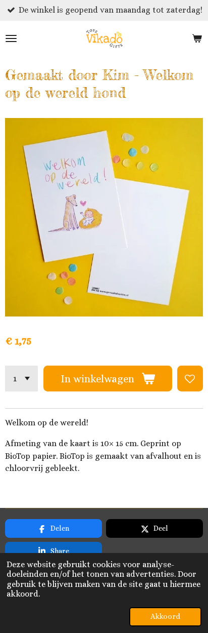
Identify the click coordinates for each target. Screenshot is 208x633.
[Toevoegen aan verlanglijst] (190, 378)
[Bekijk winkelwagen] (197, 38)
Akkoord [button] (165, 616)
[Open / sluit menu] (11, 38)
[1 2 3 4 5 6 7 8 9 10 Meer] (21, 378)
